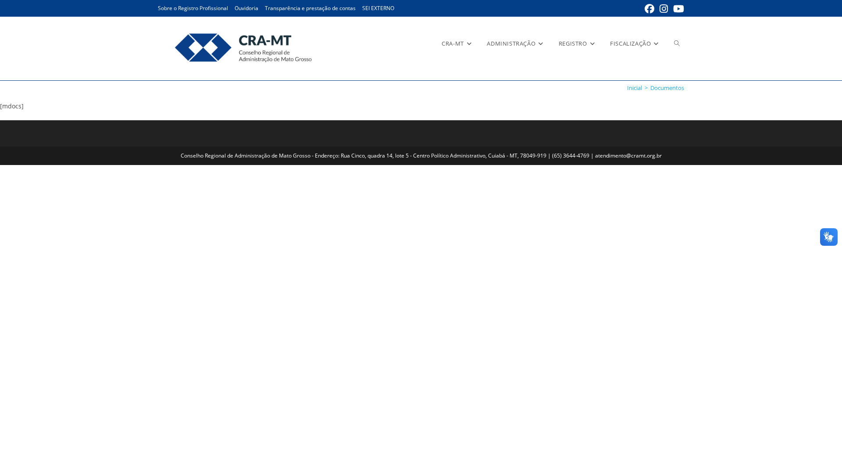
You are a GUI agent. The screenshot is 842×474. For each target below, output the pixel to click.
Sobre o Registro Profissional (193, 8)
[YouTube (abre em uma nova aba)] (677, 9)
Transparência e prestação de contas (310, 8)
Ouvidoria (246, 8)
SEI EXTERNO (378, 8)
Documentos (667, 88)
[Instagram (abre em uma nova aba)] (664, 9)
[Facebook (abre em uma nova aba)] (649, 9)
